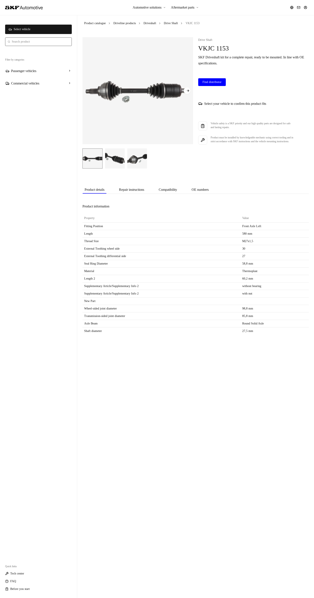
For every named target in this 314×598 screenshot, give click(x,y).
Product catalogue (95, 23)
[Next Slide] (187, 90)
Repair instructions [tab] (131, 189)
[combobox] (38, 41)
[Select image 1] (92, 158)
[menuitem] (149, 7)
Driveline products (124, 23)
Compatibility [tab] (168, 189)
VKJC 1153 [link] (193, 23)
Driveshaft (150, 23)
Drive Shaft (171, 23)
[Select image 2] (115, 158)
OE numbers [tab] (200, 189)
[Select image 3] (137, 158)
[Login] (305, 7)
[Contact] (298, 7)
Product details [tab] (94, 189)
